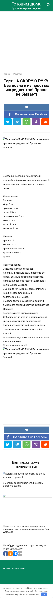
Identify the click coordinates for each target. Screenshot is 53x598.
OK (44, 594)
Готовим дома (26, 4)
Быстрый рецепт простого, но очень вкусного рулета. (23, 484)
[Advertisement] (26, 39)
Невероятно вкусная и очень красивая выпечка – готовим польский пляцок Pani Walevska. (26, 529)
